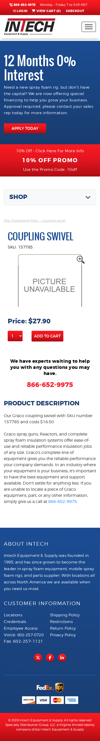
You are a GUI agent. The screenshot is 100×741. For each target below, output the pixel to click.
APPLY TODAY (25, 128)
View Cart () (48, 11)
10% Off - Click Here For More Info (50, 151)
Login (22, 11)
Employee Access (21, 628)
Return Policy (63, 628)
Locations (13, 615)
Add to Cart (47, 336)
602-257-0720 (30, 635)
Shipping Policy (65, 615)
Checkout (75, 11)
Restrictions (61, 621)
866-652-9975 (24, 5)
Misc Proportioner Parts (21, 220)
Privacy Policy (63, 635)
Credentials (15, 621)
